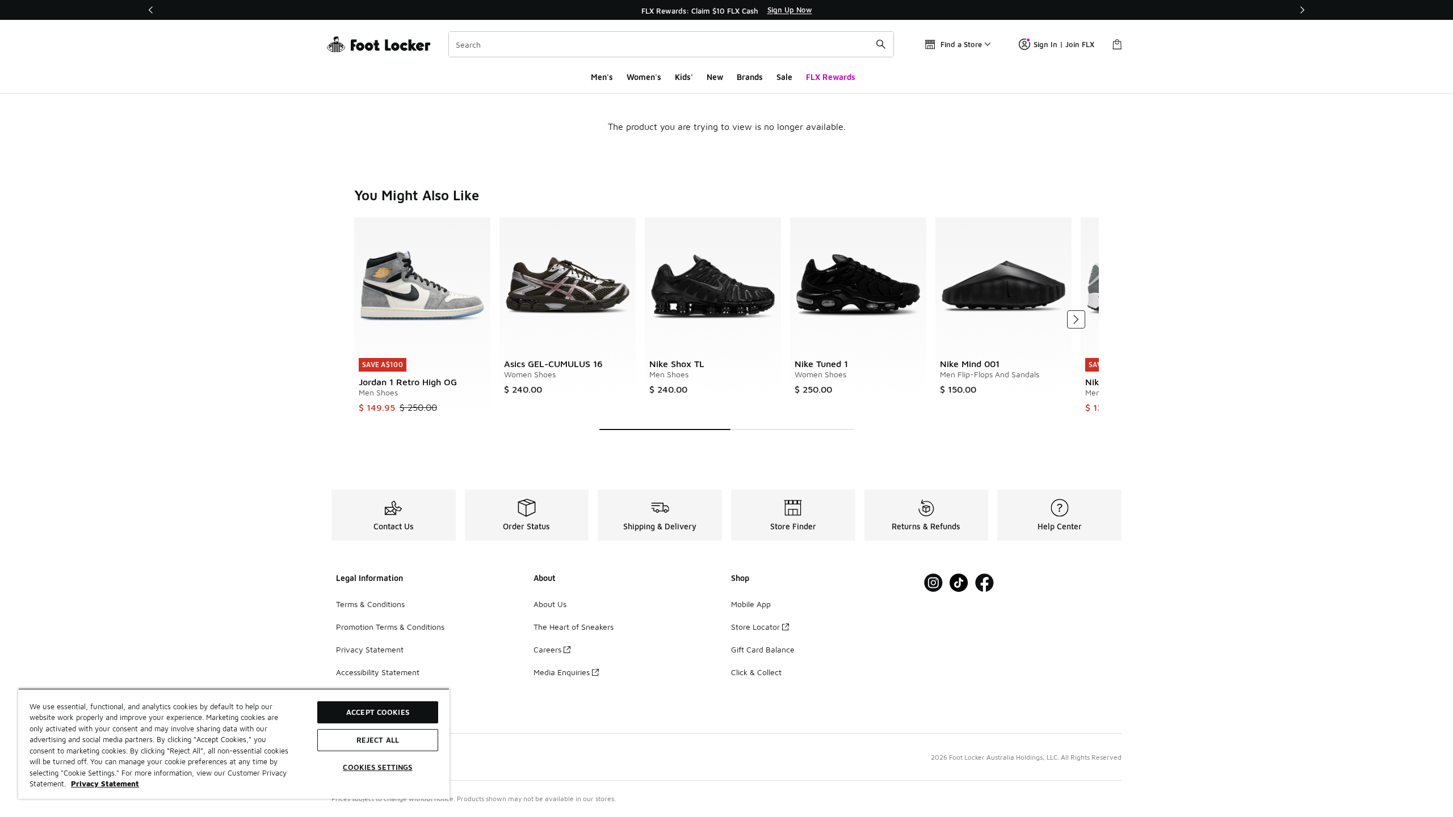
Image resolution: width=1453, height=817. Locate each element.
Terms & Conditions (370, 604)
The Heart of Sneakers (574, 626)
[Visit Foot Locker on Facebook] (984, 583)
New (715, 77)
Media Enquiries (562, 672)
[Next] (1302, 10)
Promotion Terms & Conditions (390, 626)
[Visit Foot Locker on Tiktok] (959, 583)
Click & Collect (756, 672)
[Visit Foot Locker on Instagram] (933, 583)
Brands (750, 77)
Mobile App (751, 604)
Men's (602, 77)
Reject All (377, 739)
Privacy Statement (370, 649)
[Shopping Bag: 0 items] (1117, 44)
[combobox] (671, 44)
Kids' (684, 77)
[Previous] (151, 10)
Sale (784, 77)
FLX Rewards (830, 77)
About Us (550, 604)
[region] (726, 10)
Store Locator (755, 626)
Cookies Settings (377, 767)
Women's (644, 77)
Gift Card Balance (763, 649)
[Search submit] (880, 44)
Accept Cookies (377, 712)
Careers (547, 649)
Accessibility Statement (377, 672)
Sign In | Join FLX (1064, 44)
